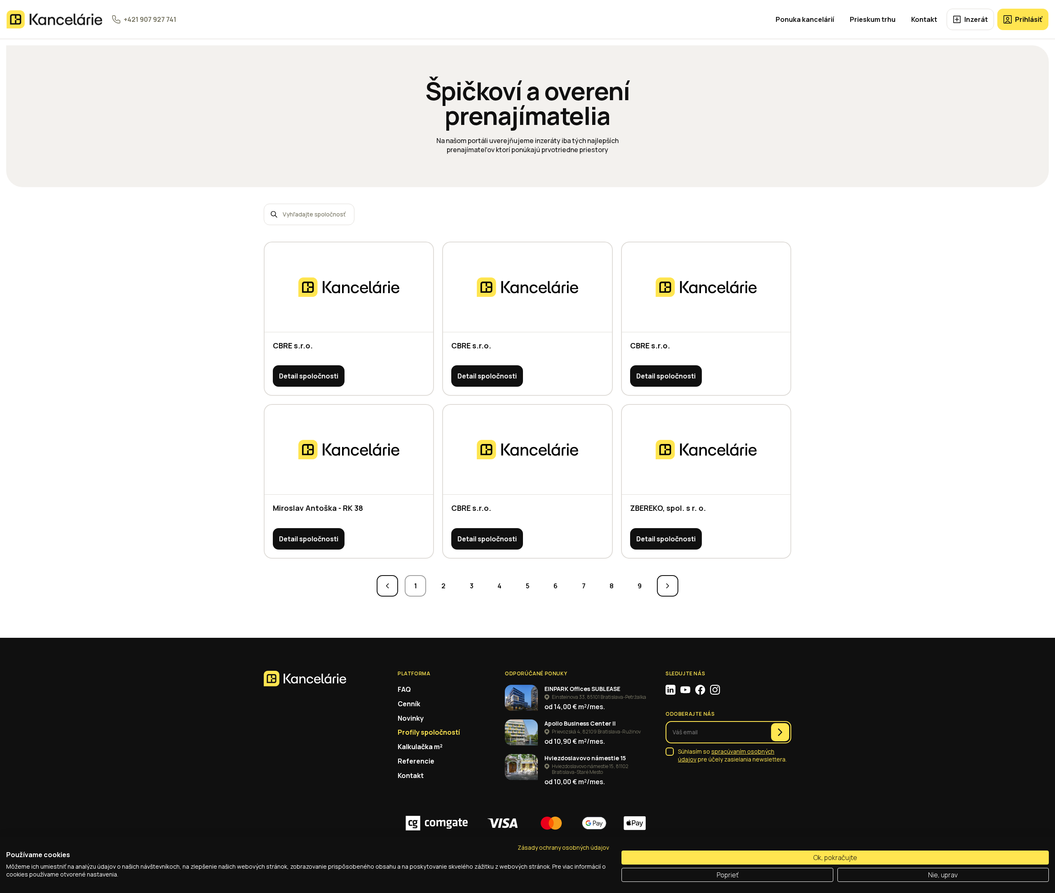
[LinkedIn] (670, 690)
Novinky (411, 718)
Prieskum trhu (873, 19)
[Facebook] (700, 690)
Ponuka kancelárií (805, 19)
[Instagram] (715, 690)
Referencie (416, 761)
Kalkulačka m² (420, 746)
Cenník (409, 703)
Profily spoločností (429, 732)
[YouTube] (685, 690)
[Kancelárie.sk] (54, 19)
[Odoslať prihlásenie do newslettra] (780, 732)
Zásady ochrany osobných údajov (563, 847)
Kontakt (924, 19)
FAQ (404, 689)
